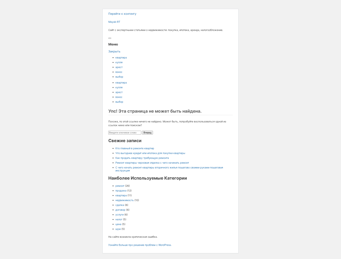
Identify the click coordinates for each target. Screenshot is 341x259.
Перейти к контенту (122, 13)
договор (120, 209)
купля (119, 62)
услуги (119, 214)
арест (119, 67)
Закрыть (114, 51)
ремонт (119, 185)
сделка (119, 204)
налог (118, 219)
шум (118, 228)
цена (118, 224)
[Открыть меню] (109, 38)
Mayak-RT (114, 21)
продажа (120, 190)
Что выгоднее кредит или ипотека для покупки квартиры (150, 153)
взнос (118, 71)
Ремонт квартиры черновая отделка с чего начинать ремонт (152, 162)
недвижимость (124, 200)
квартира (121, 57)
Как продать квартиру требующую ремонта (142, 157)
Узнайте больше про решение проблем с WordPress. (140, 244)
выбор (119, 76)
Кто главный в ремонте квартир (134, 148)
